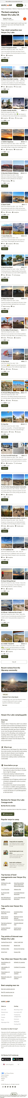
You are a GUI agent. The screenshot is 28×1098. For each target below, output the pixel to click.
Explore (3, 8)
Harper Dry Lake (21, 8)
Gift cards (3, 1009)
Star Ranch (15, 697)
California (14, 8)
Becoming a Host (18, 1009)
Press (2, 1019)
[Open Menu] (25, 5)
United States (8, 8)
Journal (3, 1014)
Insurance (16, 1019)
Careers (3, 1017)
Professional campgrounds (17, 1015)
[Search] (24, 18)
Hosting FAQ (17, 1024)
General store (4, 1012)
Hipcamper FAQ (5, 1022)
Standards (16, 1021)
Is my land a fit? (18, 1012)
